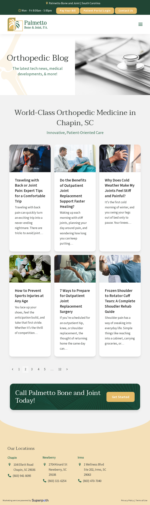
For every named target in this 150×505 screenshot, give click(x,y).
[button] (140, 24)
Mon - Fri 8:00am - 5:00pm (36, 10)
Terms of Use (141, 500)
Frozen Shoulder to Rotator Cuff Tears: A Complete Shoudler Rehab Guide (120, 301)
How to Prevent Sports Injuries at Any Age (29, 296)
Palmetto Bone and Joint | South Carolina (74, 3)
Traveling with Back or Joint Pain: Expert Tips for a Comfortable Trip (30, 190)
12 (61, 369)
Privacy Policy (127, 500)
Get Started (120, 397)
